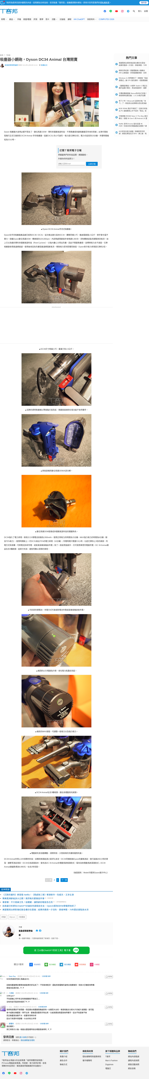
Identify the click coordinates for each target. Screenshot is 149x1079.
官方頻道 (67, 964)
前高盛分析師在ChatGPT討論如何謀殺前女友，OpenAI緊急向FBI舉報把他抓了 (39, 906)
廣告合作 (63, 1061)
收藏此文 (44, 65)
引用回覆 (44, 976)
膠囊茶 (11, 1024)
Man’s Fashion (111, 1061)
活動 (53, 19)
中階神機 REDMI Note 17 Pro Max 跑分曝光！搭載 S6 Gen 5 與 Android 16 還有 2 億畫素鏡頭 (133, 118)
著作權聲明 (87, 1061)
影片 (47, 19)
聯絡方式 (63, 1064)
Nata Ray (12, 976)
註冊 (146, 11)
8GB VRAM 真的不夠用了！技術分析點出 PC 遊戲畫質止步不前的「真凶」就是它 (133, 111)
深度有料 (91, 19)
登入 (140, 11)
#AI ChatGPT (79, 19)
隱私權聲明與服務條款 (92, 1057)
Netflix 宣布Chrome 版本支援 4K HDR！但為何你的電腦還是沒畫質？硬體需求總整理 (133, 126)
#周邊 (3, 917)
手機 (19, 19)
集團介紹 (63, 1057)
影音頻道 (82, 964)
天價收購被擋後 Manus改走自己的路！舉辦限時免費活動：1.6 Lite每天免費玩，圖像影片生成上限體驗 (133, 95)
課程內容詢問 (133, 1061)
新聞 (3, 19)
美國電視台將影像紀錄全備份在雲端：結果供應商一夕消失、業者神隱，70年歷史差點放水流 (45, 909)
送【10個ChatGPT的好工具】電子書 (52, 950)
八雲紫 (11, 993)
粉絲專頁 (37, 964)
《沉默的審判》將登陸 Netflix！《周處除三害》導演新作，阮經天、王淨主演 (38, 895)
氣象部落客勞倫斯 (11, 65)
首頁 (1, 55)
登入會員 (23, 1037)
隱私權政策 (104, 3)
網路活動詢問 (133, 1064)
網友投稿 (131, 1068)
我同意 (144, 3)
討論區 (62, 19)
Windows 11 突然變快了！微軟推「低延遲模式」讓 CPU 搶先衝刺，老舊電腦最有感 (133, 80)
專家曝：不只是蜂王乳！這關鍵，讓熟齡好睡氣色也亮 (27, 902)
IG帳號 (97, 964)
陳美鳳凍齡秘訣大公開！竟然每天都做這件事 (23, 898)
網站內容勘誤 (133, 1057)
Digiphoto (109, 1064)
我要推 (109, 976)
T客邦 (107, 1057)
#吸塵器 (22, 917)
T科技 (8, 55)
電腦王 (108, 1068)
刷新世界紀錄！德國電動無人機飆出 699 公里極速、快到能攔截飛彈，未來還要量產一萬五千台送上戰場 (133, 73)
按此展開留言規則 (28, 1040)
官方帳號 (52, 964)
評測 (35, 19)
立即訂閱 (92, 164)
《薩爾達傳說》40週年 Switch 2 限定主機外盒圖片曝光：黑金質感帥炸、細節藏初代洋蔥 (133, 88)
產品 (11, 19)
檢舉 (49, 976)
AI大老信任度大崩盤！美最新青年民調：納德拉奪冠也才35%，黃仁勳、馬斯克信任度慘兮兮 (133, 133)
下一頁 (64, 880)
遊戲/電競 (27, 19)
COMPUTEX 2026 (106, 19)
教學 (41, 19)
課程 (69, 19)
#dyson (12, 917)
